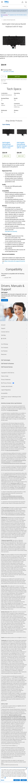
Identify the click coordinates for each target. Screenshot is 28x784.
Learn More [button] (5, 71)
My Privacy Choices (6, 383)
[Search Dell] (25, 6)
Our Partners (4, 351)
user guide (6, 474)
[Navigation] (2, 2)
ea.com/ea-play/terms (20, 514)
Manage (2, 780)
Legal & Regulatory (6, 390)
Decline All (17, 780)
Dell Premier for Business (7, 363)
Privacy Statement (5, 379)
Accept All (23, 780)
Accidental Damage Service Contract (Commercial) (14, 463)
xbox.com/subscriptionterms (8, 510)
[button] (22, 2)
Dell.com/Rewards (7, 757)
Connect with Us (5, 332)
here (15, 537)
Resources (3, 354)
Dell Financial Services (7, 367)
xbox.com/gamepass (10, 514)
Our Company (4, 347)
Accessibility (4, 393)
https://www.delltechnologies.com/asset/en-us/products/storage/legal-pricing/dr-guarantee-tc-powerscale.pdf (12, 498)
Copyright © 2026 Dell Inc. (7, 372)
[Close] (26, 768)
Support (3, 328)
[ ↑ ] (18, 450)
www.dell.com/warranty (11, 231)
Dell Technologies (5, 360)
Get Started (4, 300)
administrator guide (13, 476)
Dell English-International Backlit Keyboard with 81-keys (7, 145)
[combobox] (14, 6)
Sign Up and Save (4, 14)
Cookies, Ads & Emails (6, 386)
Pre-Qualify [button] (11, 71)
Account (3, 325)
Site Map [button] (3, 335)
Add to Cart (17, 76)
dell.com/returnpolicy (13, 410)
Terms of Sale (4, 376)
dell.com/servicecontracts (12, 450)
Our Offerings (4, 344)
